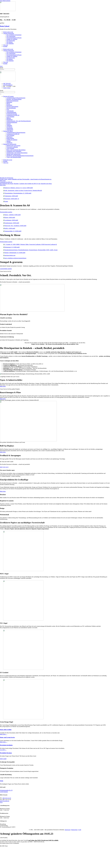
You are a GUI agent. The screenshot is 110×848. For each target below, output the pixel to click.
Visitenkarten (9, 129)
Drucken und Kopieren (12, 106)
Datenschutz (74, 829)
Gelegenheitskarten (11, 112)
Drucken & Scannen (8, 96)
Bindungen (9, 102)
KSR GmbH (3, 758)
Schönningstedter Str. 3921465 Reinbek (6, 791)
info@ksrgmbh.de (4, 801)
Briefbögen (9, 105)
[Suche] (0, 71)
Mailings (8, 118)
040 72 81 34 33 (7, 798)
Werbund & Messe (8, 131)
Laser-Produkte (10, 116)
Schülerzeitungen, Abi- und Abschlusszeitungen (18, 121)
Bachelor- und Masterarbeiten (14, 99)
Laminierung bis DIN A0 (12, 115)
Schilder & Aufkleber (11, 39)
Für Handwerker (10, 40)
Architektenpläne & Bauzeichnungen (15, 98)
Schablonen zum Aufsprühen (13, 151)
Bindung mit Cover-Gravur (13, 145)
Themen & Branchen (8, 33)
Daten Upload (4, 26)
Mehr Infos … (3, 734)
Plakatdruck (9, 119)
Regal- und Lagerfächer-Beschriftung (15, 150)
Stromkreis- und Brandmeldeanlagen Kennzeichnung (19, 155)
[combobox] (7, 69)
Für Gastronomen (10, 36)
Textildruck (9, 126)
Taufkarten (9, 125)
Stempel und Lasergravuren (13, 154)
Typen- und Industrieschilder (13, 157)
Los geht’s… (3, 749)
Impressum (67, 829)
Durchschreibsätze (11, 108)
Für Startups (9, 42)
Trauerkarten (9, 128)
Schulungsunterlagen (11, 122)
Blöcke (8, 103)
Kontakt (5, 46)
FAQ (1, 802)
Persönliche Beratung (6, 753)
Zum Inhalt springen (5, 0)
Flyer (7, 109)
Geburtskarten (10, 111)
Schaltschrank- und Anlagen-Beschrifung (16, 152)
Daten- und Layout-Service (7, 737)
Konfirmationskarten (11, 113)
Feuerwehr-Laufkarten (12, 147)
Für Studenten (10, 43)
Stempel (8, 124)
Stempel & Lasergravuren (9, 144)
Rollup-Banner (10, 138)
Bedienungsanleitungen (12, 100)
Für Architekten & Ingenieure (13, 34)
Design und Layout (8, 32)
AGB (79, 829)
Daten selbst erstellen (5, 729)
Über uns (5, 45)
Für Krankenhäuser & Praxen (13, 37)
